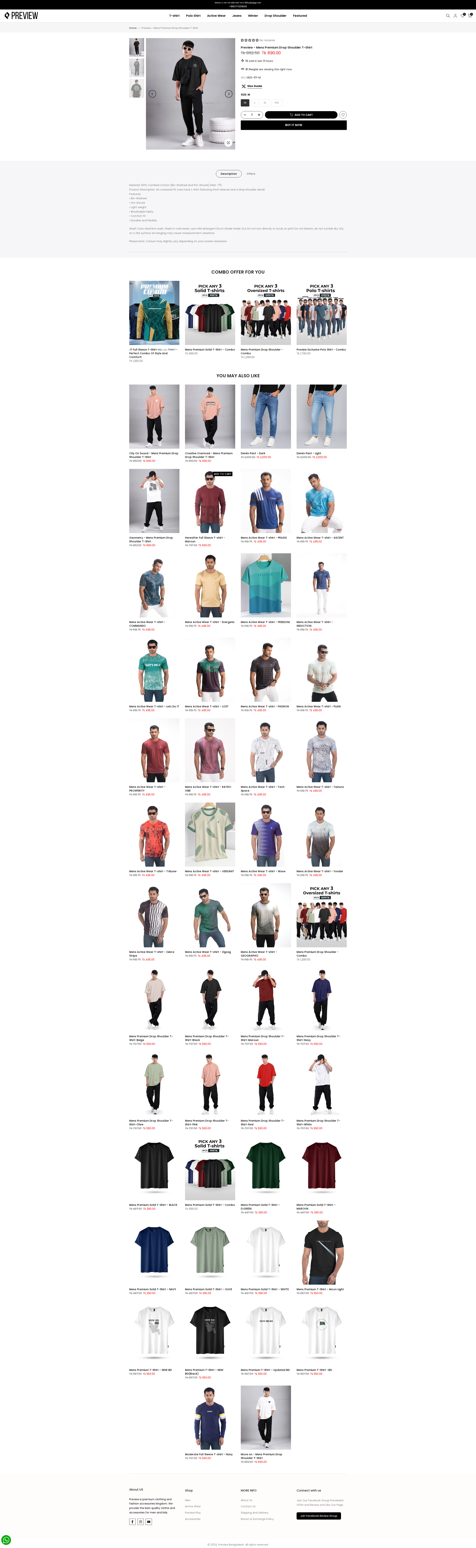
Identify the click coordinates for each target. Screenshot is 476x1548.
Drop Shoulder (276, 16)
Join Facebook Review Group (318, 1516)
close (4, 4)
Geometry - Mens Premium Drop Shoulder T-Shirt (151, 539)
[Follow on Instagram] (140, 1522)
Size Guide (254, 86)
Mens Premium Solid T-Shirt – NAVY (152, 1289)
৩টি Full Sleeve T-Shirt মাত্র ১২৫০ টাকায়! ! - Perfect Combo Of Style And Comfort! (153, 353)
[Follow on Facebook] (132, 1522)
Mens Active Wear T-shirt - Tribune (152, 871)
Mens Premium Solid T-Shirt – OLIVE (208, 1289)
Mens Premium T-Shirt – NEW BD (150, 1370)
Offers (251, 174)
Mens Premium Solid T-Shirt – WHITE (265, 1289)
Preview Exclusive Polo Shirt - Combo (321, 349)
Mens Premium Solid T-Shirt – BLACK (153, 1205)
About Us (246, 1500)
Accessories (192, 1519)
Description (229, 174)
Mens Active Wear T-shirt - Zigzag (208, 952)
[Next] (228, 94)
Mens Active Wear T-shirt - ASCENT (320, 538)
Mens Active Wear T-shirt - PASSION (265, 706)
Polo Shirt (193, 16)
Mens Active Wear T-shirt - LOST (207, 706)
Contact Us (248, 1506)
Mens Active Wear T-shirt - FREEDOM (265, 622)
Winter (253, 16)
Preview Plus (193, 1513)
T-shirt (174, 16)
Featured (300, 16)
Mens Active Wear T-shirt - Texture (320, 787)
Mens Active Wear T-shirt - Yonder (320, 871)
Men (188, 1500)
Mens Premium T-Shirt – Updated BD (265, 1370)
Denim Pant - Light (309, 453)
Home (133, 28)
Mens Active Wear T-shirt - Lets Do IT (154, 706)
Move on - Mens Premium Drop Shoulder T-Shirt (261, 1456)
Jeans (237, 16)
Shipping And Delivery (254, 1513)
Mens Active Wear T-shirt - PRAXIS (264, 538)
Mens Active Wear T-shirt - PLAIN (319, 706)
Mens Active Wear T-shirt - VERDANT (209, 871)
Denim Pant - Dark (253, 453)
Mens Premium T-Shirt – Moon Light (320, 1289)
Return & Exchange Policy (257, 1519)
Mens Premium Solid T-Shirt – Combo (210, 349)
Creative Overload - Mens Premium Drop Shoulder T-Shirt (209, 455)
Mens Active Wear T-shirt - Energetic (210, 622)
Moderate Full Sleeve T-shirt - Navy (209, 1454)
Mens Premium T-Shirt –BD (314, 1370)
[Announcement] (238, 5)
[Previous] (152, 94)
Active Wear (216, 16)
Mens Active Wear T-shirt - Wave (263, 871)
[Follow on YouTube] (149, 1522)
